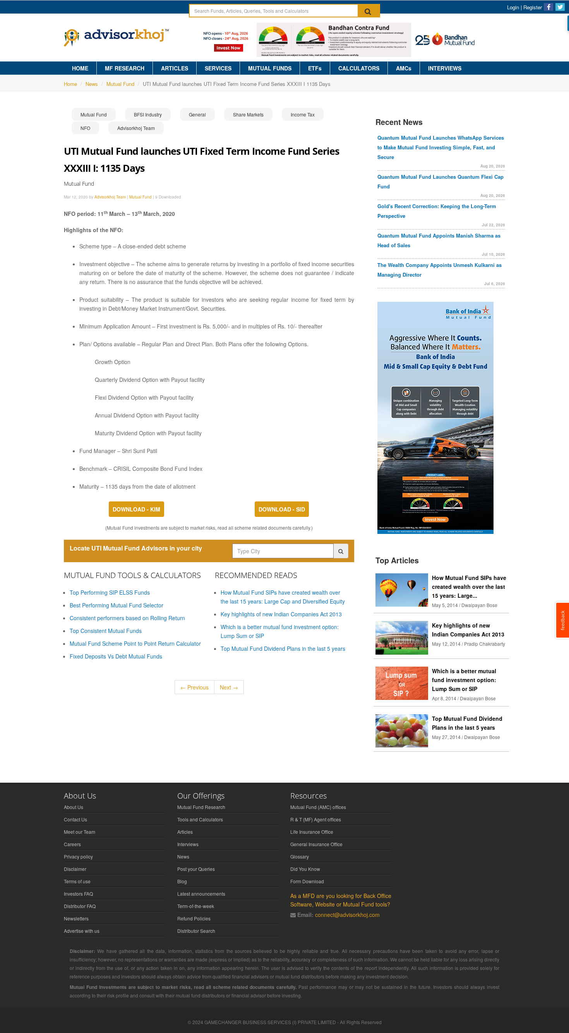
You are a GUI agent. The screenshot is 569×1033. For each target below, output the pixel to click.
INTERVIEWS (444, 68)
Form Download (307, 881)
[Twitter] (560, 7)
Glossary (299, 856)
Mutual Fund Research (201, 807)
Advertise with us (81, 930)
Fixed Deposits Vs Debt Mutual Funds (116, 656)
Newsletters (76, 918)
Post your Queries (196, 868)
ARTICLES (174, 68)
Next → (229, 687)
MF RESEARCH (124, 68)
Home (70, 83)
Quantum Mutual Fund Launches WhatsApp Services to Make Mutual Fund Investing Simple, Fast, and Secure (440, 147)
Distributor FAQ (80, 906)
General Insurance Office (316, 844)
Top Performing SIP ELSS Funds (110, 592)
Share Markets (248, 114)
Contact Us (75, 819)
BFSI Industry (148, 114)
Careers (72, 844)
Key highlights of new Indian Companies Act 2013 (281, 614)
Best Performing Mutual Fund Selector (116, 605)
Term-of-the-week (195, 906)
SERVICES (218, 68)
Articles (185, 831)
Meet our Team (79, 831)
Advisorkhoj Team (136, 128)
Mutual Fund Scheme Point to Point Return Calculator (135, 643)
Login (513, 7)
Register (532, 7)
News (92, 83)
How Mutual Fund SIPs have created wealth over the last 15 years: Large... (469, 586)
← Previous (194, 687)
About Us (73, 807)
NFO (85, 128)
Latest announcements (201, 893)
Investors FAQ (78, 893)
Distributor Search (196, 930)
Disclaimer (75, 868)
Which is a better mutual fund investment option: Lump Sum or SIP (464, 680)
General (197, 114)
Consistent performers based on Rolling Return (127, 618)
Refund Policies (194, 918)
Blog (182, 881)
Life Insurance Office (311, 831)
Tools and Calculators (200, 819)
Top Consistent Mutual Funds (106, 631)
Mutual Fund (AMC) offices (318, 807)
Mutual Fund (120, 83)
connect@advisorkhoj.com (347, 914)
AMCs (403, 68)
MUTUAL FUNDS (269, 68)
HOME (80, 68)
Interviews (188, 844)
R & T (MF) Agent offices (315, 819)
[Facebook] (548, 7)
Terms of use (77, 881)
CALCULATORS (358, 68)
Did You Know (305, 868)
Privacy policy (78, 856)
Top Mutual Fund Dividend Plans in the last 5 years (283, 648)
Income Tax (303, 114)
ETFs (315, 68)
